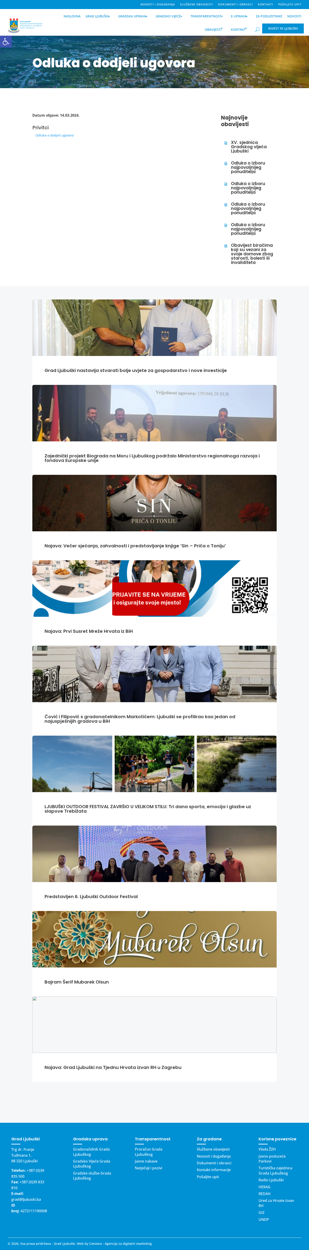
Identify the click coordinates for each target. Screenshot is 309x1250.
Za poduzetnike (269, 16)
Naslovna (72, 16)
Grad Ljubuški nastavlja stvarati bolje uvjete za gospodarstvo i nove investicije (136, 370)
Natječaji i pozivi (148, 1167)
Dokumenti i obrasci (235, 4)
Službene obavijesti (196, 4)
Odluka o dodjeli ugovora (55, 135)
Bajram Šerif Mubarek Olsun (77, 982)
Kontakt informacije (214, 1169)
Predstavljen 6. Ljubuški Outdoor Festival (91, 896)
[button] (6, 41)
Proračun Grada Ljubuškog (148, 1152)
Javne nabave (146, 1161)
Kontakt (238, 29)
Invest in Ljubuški (283, 28)
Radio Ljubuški (271, 1179)
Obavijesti (213, 29)
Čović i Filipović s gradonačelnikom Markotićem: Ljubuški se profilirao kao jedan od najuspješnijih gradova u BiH (140, 718)
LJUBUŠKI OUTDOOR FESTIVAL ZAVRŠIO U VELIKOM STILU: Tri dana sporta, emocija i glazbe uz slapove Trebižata (148, 808)
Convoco (95, 1243)
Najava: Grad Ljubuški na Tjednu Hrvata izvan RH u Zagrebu (113, 1067)
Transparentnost (205, 16)
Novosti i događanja (157, 4)
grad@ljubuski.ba (26, 1199)
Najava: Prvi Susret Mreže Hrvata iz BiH (89, 631)
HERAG (265, 1186)
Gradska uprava (132, 16)
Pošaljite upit (289, 4)
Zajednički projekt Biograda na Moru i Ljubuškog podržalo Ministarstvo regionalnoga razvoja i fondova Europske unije (152, 458)
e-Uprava (238, 16)
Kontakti (265, 4)
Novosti (294, 16)
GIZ (261, 1212)
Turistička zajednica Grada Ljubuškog (275, 1170)
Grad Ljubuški (97, 16)
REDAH (265, 1193)
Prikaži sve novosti (154, 1102)
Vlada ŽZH (267, 1149)
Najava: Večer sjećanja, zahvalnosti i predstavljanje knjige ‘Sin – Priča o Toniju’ (135, 546)
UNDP (264, 1219)
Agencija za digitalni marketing (128, 1243)
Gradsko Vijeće (168, 16)
